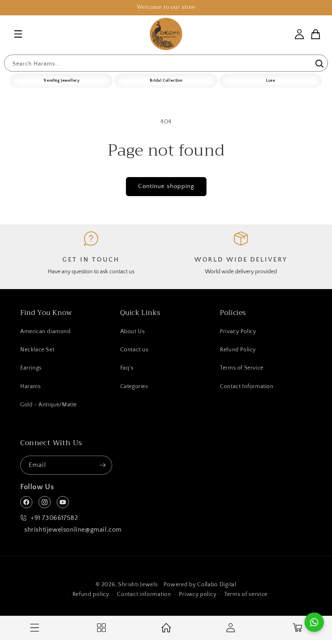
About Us (132, 331)
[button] (18, 34)
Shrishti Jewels (138, 584)
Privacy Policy (238, 331)
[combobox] (166, 63)
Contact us (134, 349)
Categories (134, 386)
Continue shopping (166, 186)
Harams (30, 386)
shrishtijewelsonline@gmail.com (73, 529)
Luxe (270, 80)
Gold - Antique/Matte (48, 404)
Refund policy (90, 594)
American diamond (45, 331)
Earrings (31, 368)
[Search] (319, 64)
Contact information (144, 594)
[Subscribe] (103, 465)
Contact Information (246, 386)
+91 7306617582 (54, 518)
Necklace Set (37, 349)
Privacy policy (197, 594)
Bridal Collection (166, 80)
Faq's (127, 368)
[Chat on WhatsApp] (314, 622)
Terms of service (246, 594)
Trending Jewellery (61, 80)
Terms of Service (242, 368)
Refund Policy (238, 349)
